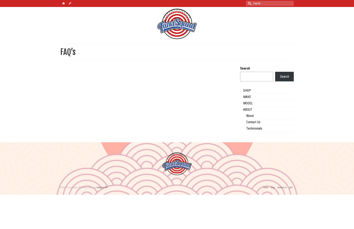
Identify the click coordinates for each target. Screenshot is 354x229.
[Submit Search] (249, 3)
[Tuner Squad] (177, 24)
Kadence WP (102, 187)
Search (245, 68)
